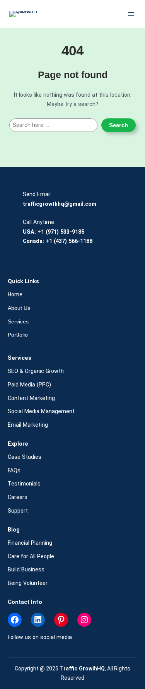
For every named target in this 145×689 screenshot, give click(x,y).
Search (118, 125)
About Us (19, 308)
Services (18, 321)
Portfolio (18, 335)
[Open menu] (131, 14)
